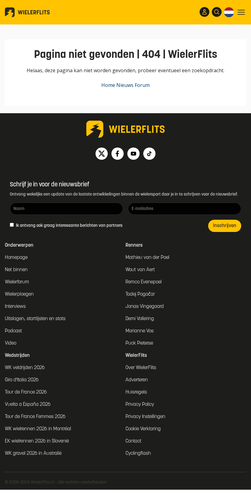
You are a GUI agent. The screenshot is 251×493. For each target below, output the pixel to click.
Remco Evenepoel (144, 282)
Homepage (16, 257)
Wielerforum (17, 282)
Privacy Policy (140, 404)
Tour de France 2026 (26, 392)
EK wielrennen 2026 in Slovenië (37, 441)
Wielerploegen (19, 294)
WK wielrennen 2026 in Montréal (38, 429)
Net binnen (16, 269)
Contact (133, 441)
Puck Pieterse (139, 343)
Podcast (13, 331)
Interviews (15, 306)
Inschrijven (224, 225)
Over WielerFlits (141, 367)
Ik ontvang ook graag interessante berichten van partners (68, 225)
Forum (142, 85)
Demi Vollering (140, 318)
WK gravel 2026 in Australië (33, 453)
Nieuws (124, 85)
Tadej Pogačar (140, 294)
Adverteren (137, 380)
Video (10, 343)
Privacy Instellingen (145, 416)
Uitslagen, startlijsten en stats (35, 318)
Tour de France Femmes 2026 (35, 416)
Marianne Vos (140, 331)
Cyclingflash (138, 453)
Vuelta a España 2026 (28, 404)
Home (108, 85)
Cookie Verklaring (143, 429)
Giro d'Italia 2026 (22, 380)
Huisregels (136, 392)
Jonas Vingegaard (145, 306)
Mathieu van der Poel (147, 257)
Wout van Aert (140, 269)
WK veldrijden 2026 (25, 367)
